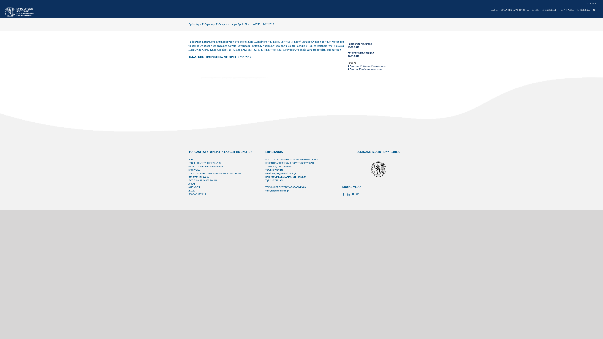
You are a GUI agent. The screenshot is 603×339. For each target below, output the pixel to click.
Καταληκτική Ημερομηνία (361, 52)
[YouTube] (353, 194)
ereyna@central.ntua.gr (284, 173)
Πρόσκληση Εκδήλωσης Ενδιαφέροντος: (367, 66)
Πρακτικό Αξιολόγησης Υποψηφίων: (366, 69)
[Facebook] (343, 194)
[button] (594, 10)
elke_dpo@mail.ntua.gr (277, 190)
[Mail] (357, 194)
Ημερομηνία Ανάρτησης (360, 44)
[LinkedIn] (348, 194)
